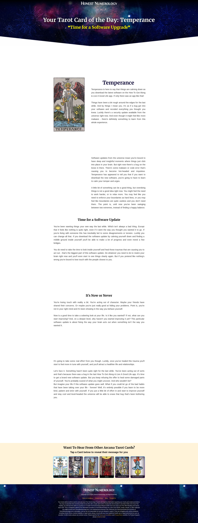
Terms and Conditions (106, 515)
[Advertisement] (99, 60)
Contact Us (113, 498)
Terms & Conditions (87, 498)
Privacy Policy (99, 498)
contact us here (101, 517)
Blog (106, 498)
